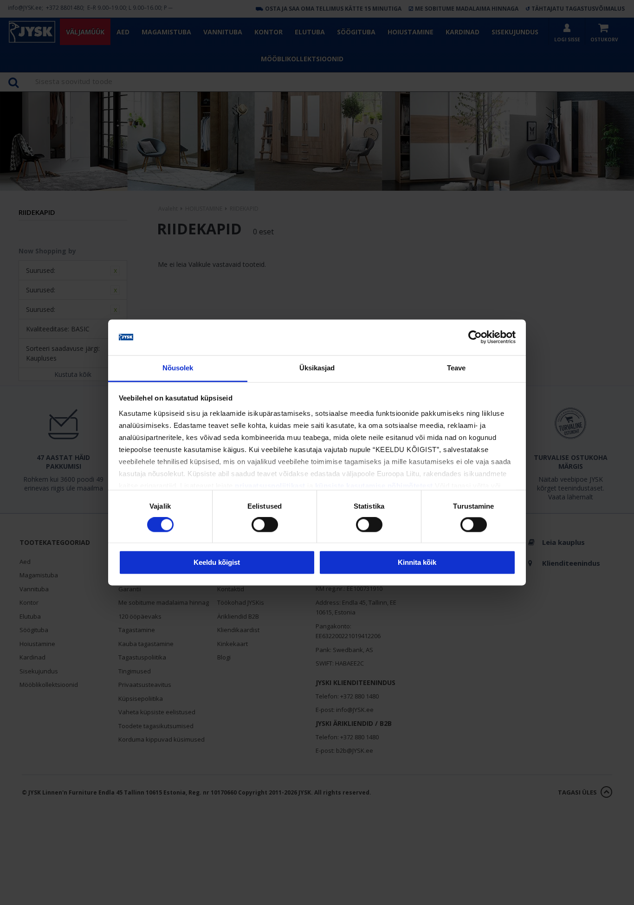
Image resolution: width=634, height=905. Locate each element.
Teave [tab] (456, 368)
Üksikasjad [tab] (317, 368)
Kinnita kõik (417, 562)
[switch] (265, 524)
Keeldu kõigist (217, 562)
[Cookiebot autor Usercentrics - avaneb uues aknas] (475, 337)
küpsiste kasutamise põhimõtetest (374, 486)
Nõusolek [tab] (178, 368)
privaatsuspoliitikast (270, 486)
